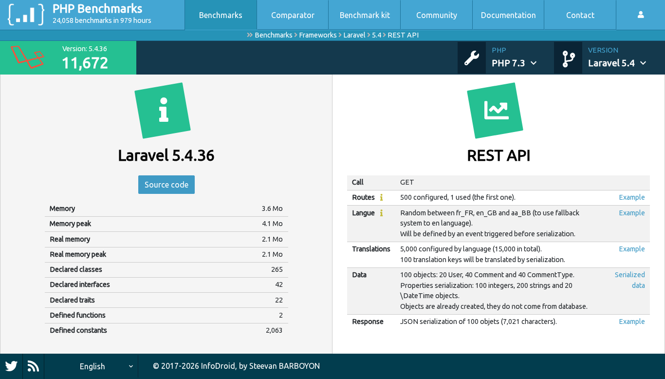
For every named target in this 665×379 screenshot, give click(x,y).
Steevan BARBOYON (284, 365)
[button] (523, 57)
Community (436, 15)
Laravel (354, 35)
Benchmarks (220, 15)
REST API (403, 35)
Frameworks (318, 35)
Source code (166, 184)
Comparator (292, 15)
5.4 (376, 35)
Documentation (508, 15)
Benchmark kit (365, 15)
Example (632, 197)
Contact (580, 15)
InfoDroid (218, 365)
